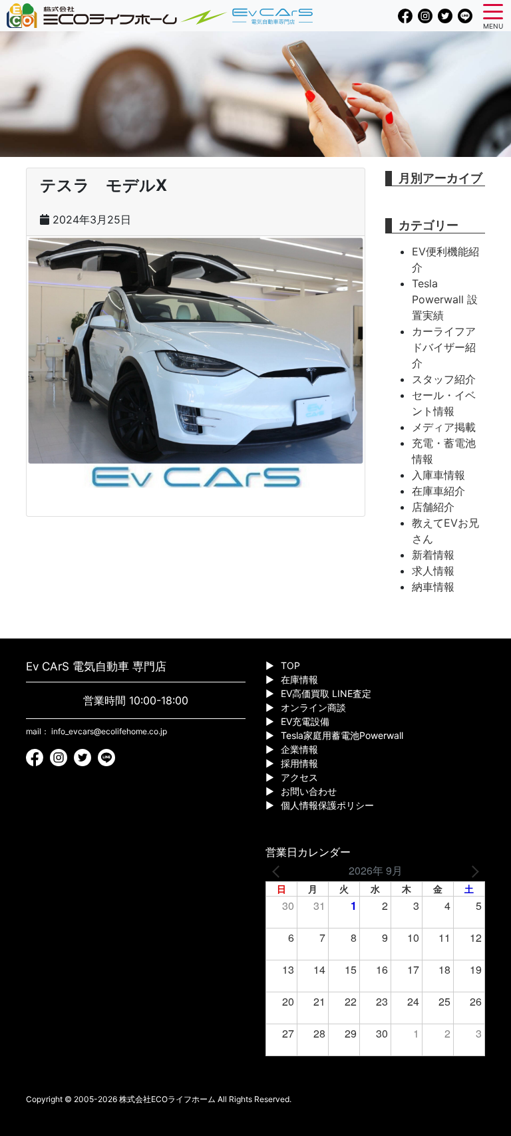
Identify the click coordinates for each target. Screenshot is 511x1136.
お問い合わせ (309, 791)
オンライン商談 (313, 707)
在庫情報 (299, 679)
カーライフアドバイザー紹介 (444, 347)
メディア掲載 (444, 427)
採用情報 (299, 763)
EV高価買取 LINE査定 (326, 693)
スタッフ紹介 (444, 379)
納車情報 (433, 586)
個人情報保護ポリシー (327, 805)
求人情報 (433, 570)
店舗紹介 (433, 506)
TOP (290, 665)
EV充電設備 (305, 721)
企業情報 (299, 749)
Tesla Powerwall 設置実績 (445, 299)
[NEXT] (472, 871)
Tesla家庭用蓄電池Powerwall (342, 735)
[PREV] (278, 871)
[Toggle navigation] (493, 10)
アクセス (299, 777)
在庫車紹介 (438, 490)
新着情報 (433, 554)
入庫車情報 (438, 475)
